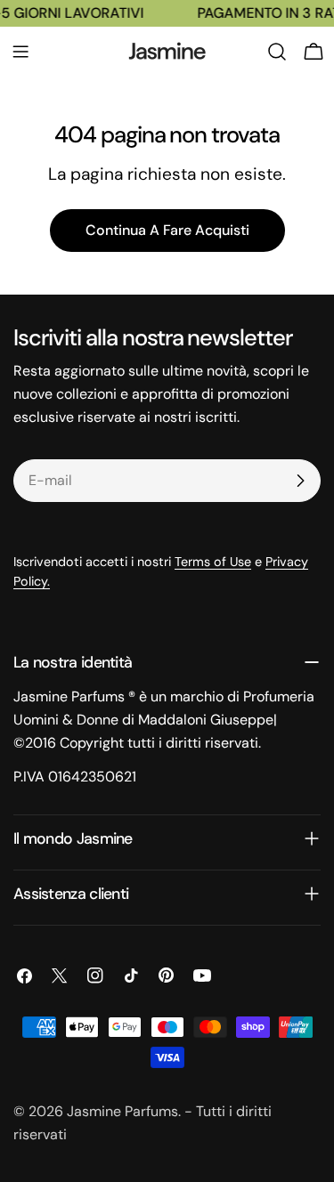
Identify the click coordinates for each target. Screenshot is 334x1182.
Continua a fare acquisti (167, 230)
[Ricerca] (277, 51)
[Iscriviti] (300, 480)
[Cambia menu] (20, 51)
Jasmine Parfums (122, 1111)
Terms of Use (213, 562)
